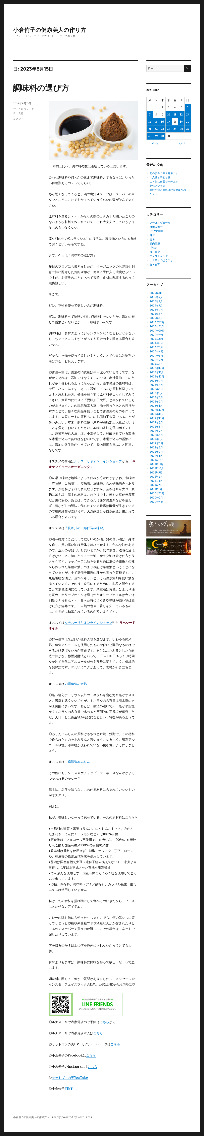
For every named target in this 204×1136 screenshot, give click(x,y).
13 (187, 114)
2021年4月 (156, 476)
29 (156, 136)
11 (175, 114)
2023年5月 (156, 393)
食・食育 (18, 113)
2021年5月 (156, 472)
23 (162, 129)
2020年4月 (156, 501)
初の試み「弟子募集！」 (164, 173)
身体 (152, 235)
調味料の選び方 (41, 88)
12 (181, 114)
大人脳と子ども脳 (160, 177)
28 (149, 136)
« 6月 (155, 143)
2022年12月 (157, 410)
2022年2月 (156, 451)
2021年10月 (157, 468)
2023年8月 (156, 385)
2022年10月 (157, 418)
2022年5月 (156, 439)
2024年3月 (156, 355)
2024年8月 (156, 339)
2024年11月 (157, 326)
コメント (18, 118)
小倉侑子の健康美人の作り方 (49, 29)
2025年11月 (157, 293)
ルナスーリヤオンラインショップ (98, 461)
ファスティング (159, 256)
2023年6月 (156, 389)
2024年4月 (156, 351)
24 (168, 129)
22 (156, 129)
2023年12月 (157, 368)
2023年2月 (156, 401)
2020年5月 (156, 497)
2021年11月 (156, 464)
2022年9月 (156, 422)
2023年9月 (156, 380)
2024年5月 (156, 347)
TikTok (71, 1089)
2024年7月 (156, 343)
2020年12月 (157, 493)
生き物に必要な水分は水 (164, 181)
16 (162, 121)
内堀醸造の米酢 (76, 684)
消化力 (153, 247)
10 (168, 114)
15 (156, 121)
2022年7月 (156, 431)
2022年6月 (156, 435)
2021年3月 (156, 481)
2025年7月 (156, 305)
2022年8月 (156, 426)
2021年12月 (157, 460)
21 (149, 129)
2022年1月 (156, 456)
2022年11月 (157, 414)
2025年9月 (156, 297)
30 (162, 136)
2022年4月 (156, 443)
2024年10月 (157, 330)
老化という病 (157, 185)
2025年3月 (156, 314)
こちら (104, 1022)
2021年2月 (156, 485)
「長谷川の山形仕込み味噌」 (85, 528)
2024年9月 (156, 335)
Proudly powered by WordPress (71, 1117)
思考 (152, 239)
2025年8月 (156, 301)
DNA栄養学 (156, 231)
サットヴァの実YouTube (70, 1078)
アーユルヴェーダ (23, 109)
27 (187, 129)
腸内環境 (155, 243)
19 (181, 121)
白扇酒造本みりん (77, 762)
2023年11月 (157, 372)
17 (168, 121)
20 (187, 121)
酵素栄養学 (156, 227)
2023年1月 (156, 405)
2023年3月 (156, 397)
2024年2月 (156, 360)
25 (175, 129)
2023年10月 (157, 376)
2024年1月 (156, 364)
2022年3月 (156, 447)
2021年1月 (156, 489)
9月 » (182, 143)
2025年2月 (156, 318)
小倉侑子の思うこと (161, 260)
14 (149, 121)
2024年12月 (157, 322)
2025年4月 (156, 309)
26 (181, 129)
